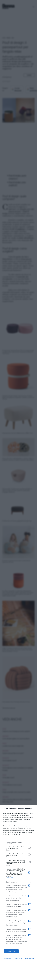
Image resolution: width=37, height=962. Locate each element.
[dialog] (18, 883)
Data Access (18, 958)
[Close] (33, 808)
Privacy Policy (29, 958)
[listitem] (18, 842)
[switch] (29, 848)
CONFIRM (11, 951)
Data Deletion (7, 958)
